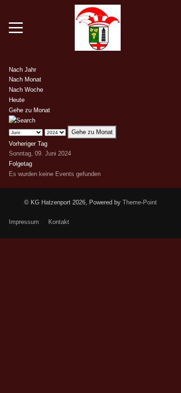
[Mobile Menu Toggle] (16, 28)
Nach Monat (25, 79)
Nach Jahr (22, 69)
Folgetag (20, 163)
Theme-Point (140, 202)
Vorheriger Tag (28, 143)
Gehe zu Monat (29, 110)
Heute (17, 99)
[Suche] (22, 119)
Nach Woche (26, 89)
